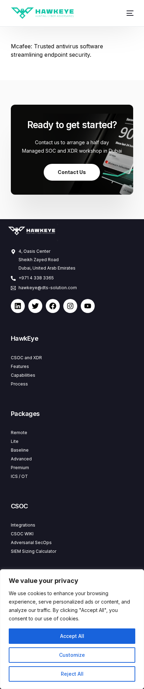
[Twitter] (35, 306)
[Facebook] (53, 306)
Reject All (72, 674)
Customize (72, 655)
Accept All (72, 636)
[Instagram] (70, 306)
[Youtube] (88, 306)
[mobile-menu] (127, 13)
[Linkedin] (18, 306)
